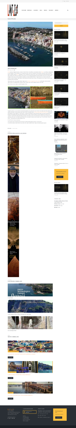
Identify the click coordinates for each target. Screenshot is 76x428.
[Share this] (12, 128)
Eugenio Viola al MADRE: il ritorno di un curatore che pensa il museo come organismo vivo (60, 134)
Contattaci (59, 417)
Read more (10, 357)
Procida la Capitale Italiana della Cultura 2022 (41, 112)
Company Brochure (29, 411)
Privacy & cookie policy (26, 419)
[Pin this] (16, 128)
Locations (36, 10)
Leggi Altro (30, 309)
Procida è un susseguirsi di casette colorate (33, 81)
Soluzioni (51, 10)
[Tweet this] (13, 128)
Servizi (45, 10)
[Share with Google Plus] (15, 128)
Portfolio (29, 10)
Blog (41, 10)
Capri (17, 74)
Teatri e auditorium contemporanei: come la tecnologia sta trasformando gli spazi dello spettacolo (60, 140)
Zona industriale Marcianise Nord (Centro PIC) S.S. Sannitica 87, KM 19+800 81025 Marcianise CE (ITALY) (14, 413)
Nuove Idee (24, 10)
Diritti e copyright (25, 420)
